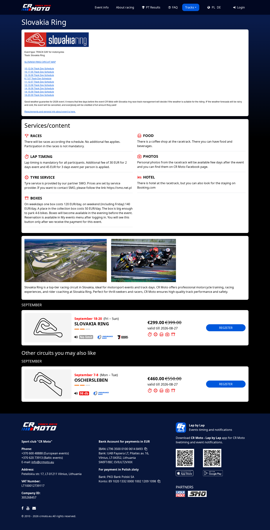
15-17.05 (39, 71)
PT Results (152, 7)
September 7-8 (96, 375)
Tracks (189, 7)
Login (240, 7)
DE (219, 7)
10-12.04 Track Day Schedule (39, 68)
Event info (102, 7)
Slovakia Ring (91, 324)
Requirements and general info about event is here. (50, 111)
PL (213, 7)
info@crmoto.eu (42, 462)
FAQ (174, 7)
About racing (125, 7)
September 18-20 (96, 318)
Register (226, 328)
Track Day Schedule (41, 78)
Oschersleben (91, 380)
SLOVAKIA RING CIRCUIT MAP (40, 61)
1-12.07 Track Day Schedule (40, 81)
